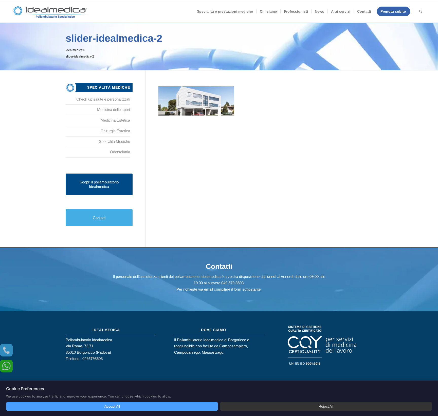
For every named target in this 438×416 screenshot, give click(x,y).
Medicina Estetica (115, 120)
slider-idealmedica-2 (114, 38)
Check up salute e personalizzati (103, 99)
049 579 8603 (232, 283)
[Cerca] (420, 11)
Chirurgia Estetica (115, 131)
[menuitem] (225, 11)
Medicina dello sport (113, 109)
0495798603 (92, 358)
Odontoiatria (120, 152)
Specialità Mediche (114, 141)
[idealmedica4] (51, 14)
